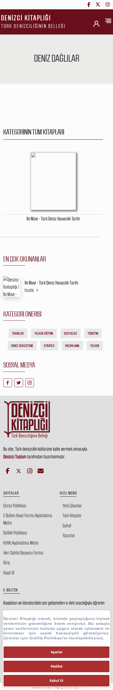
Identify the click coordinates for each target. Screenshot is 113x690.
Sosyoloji (70, 333)
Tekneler (18, 333)
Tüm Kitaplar (72, 515)
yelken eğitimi (44, 333)
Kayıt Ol (8, 573)
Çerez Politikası (14, 505)
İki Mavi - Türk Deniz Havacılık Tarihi (51, 283)
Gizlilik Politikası (15, 533)
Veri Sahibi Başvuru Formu (23, 553)
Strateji (49, 346)
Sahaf (67, 525)
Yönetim (93, 333)
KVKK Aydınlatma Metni (20, 543)
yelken (94, 346)
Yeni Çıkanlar (72, 505)
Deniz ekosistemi (22, 346)
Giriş (6, 562)
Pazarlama (72, 346)
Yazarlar (69, 535)
